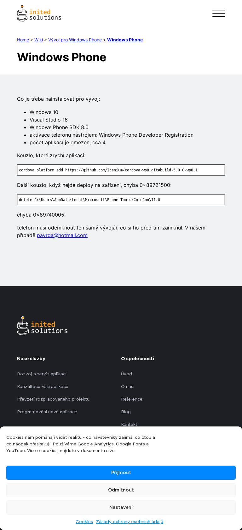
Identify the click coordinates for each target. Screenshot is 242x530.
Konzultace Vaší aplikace (42, 386)
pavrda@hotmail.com (62, 235)
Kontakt (129, 424)
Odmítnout (121, 490)
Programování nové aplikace (47, 412)
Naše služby (31, 358)
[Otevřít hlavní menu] (218, 13)
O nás (127, 386)
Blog (126, 412)
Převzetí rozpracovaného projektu (53, 399)
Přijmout (121, 472)
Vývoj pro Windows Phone (75, 39)
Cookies (84, 522)
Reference (131, 399)
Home (23, 39)
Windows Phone (125, 39)
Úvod (126, 374)
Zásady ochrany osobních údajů (129, 522)
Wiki (38, 39)
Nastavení (121, 507)
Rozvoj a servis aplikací (41, 374)
